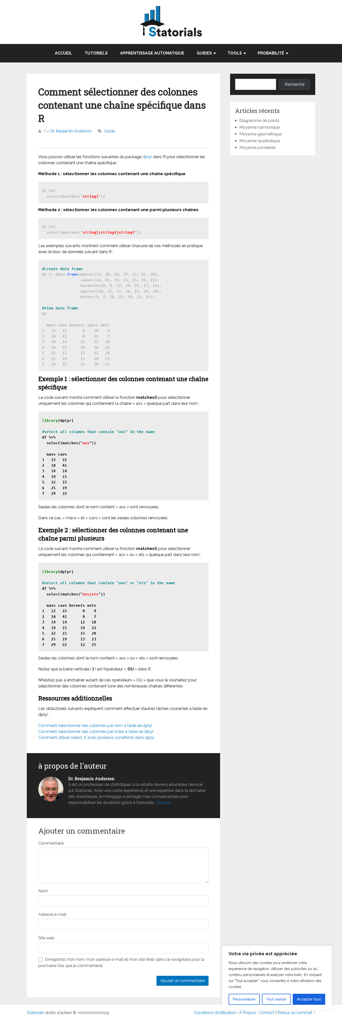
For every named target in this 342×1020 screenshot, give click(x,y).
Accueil (63, 53)
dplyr (147, 156)
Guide (109, 131)
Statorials (35, 1012)
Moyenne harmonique (259, 127)
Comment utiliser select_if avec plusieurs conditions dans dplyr (96, 737)
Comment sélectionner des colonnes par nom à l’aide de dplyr (95, 725)
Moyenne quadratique (259, 140)
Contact (267, 1012)
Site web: (46, 938)
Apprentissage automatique (152, 53)
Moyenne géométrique (260, 134)
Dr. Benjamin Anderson (71, 131)
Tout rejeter (276, 999)
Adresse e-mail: (52, 914)
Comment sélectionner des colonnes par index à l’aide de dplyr (96, 731)
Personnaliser (244, 999)
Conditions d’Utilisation (215, 1012)
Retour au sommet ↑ (296, 1012)
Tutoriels (96, 53)
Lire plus (163, 802)
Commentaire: (51, 843)
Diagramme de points (259, 120)
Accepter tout (309, 999)
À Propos (247, 1012)
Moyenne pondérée (257, 147)
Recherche (294, 84)
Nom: (43, 891)
